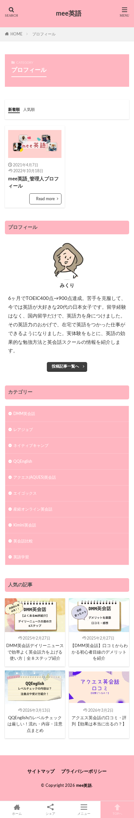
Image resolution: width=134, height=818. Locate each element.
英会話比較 (23, 541)
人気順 (29, 109)
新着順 (14, 109)
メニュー (83, 813)
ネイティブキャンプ (30, 446)
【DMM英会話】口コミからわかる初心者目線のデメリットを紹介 (99, 652)
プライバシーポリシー (84, 771)
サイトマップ (41, 771)
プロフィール (44, 34)
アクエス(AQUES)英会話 (34, 477)
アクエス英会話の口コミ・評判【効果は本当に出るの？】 (99, 721)
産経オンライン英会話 (32, 509)
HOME (16, 34)
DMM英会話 (24, 414)
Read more (45, 199)
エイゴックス (25, 493)
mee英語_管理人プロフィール (33, 182)
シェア (50, 813)
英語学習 (21, 557)
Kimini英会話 (24, 525)
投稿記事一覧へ (65, 366)
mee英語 (69, 13)
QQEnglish (22, 461)
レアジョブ (23, 430)
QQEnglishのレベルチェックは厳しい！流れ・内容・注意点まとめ (34, 724)
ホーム (17, 813)
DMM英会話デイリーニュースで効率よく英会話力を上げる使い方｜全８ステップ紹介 (35, 652)
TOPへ (117, 813)
